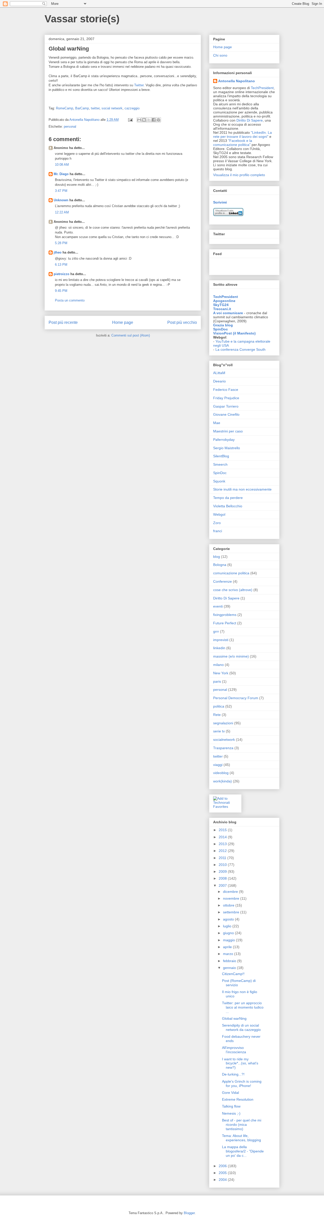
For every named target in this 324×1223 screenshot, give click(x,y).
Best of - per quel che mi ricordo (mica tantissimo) (241, 1124)
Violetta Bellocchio (227, 506)
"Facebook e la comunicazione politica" (232, 143)
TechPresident (262, 88)
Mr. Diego (61, 174)
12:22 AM (62, 212)
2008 (223, 878)
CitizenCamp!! (233, 974)
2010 (223, 865)
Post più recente (63, 322)
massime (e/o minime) (231, 656)
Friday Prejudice (226, 398)
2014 (223, 837)
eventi (218, 606)
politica (218, 706)
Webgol (219, 514)
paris (217, 681)
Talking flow (231, 1106)
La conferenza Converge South (240, 349)
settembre (231, 912)
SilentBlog (221, 456)
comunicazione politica (231, 573)
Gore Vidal (230, 1093)
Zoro (217, 523)
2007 (223, 885)
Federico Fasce (225, 390)
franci (217, 531)
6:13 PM (61, 264)
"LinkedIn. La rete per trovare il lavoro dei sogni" (242, 134)
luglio (227, 926)
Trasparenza (223, 748)
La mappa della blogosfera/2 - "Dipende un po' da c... (243, 1151)
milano (218, 665)
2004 (223, 1180)
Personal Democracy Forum (235, 698)
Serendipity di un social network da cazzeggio (241, 1027)
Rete (217, 715)
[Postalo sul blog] (144, 119)
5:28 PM (61, 243)
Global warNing (234, 1018)
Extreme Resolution (237, 1099)
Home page (122, 322)
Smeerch (220, 464)
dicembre (231, 892)
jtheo (58, 252)
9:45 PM (61, 291)
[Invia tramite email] (139, 119)
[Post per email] (130, 120)
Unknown (61, 200)
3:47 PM (61, 191)
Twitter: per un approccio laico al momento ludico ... (243, 1007)
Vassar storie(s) (82, 18)
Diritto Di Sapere (249, 120)
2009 (223, 871)
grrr (216, 631)
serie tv (219, 731)
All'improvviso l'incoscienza (234, 1050)
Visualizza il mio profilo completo (239, 175)
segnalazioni (223, 723)
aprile (228, 947)
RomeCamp (64, 108)
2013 (223, 844)
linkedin (219, 648)
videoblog (221, 773)
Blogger (189, 1213)
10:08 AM (62, 164)
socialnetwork (224, 740)
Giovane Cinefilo (226, 414)
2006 (223, 1166)
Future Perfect (224, 623)
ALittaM (219, 373)
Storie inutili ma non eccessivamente (242, 489)
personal (70, 126)
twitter (95, 108)
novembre (231, 898)
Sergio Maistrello (226, 448)
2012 (223, 851)
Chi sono (220, 55)
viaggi (217, 765)
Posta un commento (70, 300)
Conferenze (222, 581)
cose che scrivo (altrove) (232, 590)
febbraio (230, 961)
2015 (223, 830)
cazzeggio (132, 108)
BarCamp (82, 108)
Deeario (219, 381)
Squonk (219, 481)
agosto (229, 919)
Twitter (139, 85)
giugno (229, 933)
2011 (223, 858)
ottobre (229, 905)
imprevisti (220, 640)
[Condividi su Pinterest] (158, 119)
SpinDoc (220, 473)
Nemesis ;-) (231, 1113)
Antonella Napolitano (236, 81)
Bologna (219, 565)
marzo (228, 954)
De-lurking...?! (233, 1074)
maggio (229, 940)
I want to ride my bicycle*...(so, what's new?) (240, 1063)
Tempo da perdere (228, 498)
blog (216, 557)
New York (220, 673)
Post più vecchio (182, 322)
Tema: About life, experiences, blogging (241, 1138)
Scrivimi (220, 202)
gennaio (230, 968)
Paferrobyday (224, 440)
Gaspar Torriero (225, 406)
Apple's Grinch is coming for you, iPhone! (241, 1083)
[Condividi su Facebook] (153, 119)
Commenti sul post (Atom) (130, 335)
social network (112, 108)
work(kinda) (222, 781)
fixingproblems (224, 615)
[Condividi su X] (148, 119)
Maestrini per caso (228, 431)
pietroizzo (61, 274)
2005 (223, 1173)
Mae (216, 423)
